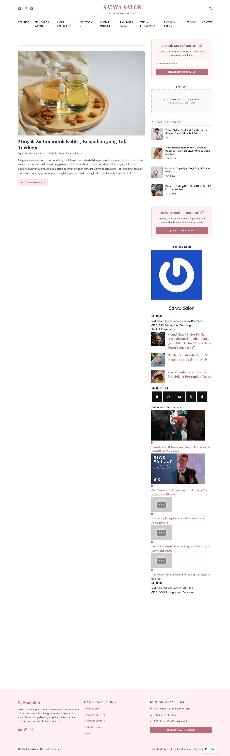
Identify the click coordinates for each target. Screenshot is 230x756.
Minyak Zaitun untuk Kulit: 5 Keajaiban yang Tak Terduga (72, 144)
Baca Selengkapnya (33, 182)
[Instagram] (26, 9)
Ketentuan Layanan (94, 720)
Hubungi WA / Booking (181, 730)
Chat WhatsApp (183, 230)
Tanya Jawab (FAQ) (94, 714)
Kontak (207, 22)
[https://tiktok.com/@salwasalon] (202, 396)
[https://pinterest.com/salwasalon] (191, 396)
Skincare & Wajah (42, 24)
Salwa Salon (122, 7)
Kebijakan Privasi (93, 726)
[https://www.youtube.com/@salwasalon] (179, 396)
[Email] (31, 9)
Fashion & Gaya (126, 24)
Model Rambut (62, 24)
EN (212, 749)
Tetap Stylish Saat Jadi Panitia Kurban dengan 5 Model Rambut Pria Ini (187, 132)
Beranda (23, 22)
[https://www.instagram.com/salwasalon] (168, 396)
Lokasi (87, 732)
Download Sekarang (181, 72)
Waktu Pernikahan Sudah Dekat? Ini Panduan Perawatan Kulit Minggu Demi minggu (187, 150)
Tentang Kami (91, 708)
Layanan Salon (169, 24)
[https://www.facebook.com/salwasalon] (157, 396)
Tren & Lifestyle (146, 24)
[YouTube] (19, 9)
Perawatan (86, 22)
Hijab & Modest (105, 24)
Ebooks (192, 22)
